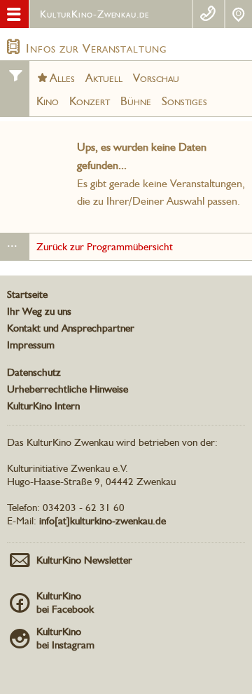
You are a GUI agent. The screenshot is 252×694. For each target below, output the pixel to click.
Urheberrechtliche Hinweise (67, 389)
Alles (62, 78)
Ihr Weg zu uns (39, 311)
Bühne (135, 101)
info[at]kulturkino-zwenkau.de (102, 521)
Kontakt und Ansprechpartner (70, 328)
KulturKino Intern (43, 406)
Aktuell (103, 78)
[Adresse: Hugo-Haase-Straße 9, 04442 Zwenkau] (238, 14)
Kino (47, 101)
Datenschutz (34, 372)
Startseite (27, 294)
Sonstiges (184, 101)
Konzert (89, 101)
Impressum (31, 345)
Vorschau (156, 78)
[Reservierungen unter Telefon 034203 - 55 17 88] (208, 14)
